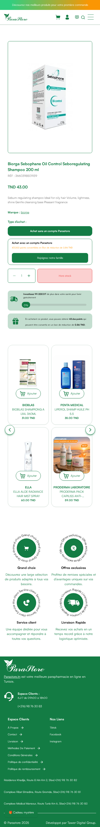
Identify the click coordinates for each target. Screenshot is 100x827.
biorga (25, 212)
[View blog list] (76, 17)
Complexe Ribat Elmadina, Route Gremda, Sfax (31, 792)
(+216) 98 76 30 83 (75, 803)
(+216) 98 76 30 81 (69, 792)
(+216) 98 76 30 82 (65, 780)
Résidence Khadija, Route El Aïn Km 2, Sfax (29, 780)
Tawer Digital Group (81, 823)
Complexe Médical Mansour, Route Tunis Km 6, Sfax (34, 803)
